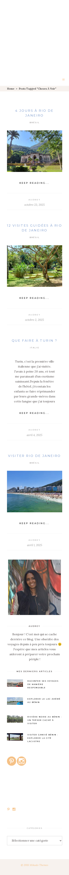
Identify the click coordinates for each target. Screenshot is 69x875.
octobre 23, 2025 (34, 204)
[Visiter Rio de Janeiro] (34, 491)
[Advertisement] (34, 36)
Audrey (34, 200)
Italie (34, 347)
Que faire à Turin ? (34, 340)
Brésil (35, 122)
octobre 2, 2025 (34, 320)
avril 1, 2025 (34, 545)
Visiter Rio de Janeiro (34, 456)
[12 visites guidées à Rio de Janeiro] (34, 266)
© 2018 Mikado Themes (34, 865)
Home (10, 88)
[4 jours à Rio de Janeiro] (34, 151)
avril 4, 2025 (34, 435)
